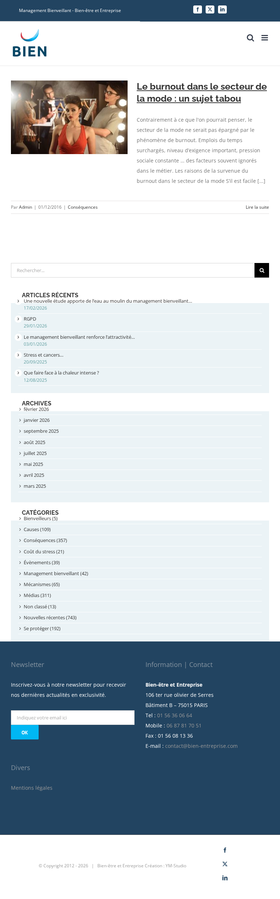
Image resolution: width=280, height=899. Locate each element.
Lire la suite (257, 207)
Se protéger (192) (42, 628)
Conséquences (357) (45, 540)
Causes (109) (37, 529)
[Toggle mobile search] (250, 38)
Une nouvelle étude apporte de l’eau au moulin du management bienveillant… (108, 301)
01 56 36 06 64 (174, 715)
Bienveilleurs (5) (41, 518)
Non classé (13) (40, 606)
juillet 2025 (35, 453)
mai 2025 (33, 464)
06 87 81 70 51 (184, 725)
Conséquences (83, 207)
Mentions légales (31, 787)
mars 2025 (35, 486)
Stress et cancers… (43, 355)
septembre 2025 (41, 431)
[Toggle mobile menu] (265, 38)
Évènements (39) (42, 562)
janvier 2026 (37, 420)
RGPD (30, 318)
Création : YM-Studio (165, 866)
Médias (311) (37, 595)
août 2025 (34, 442)
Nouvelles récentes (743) (50, 617)
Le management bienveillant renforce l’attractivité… (79, 337)
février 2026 (36, 409)
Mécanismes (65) (42, 584)
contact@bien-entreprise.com (201, 745)
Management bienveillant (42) (56, 573)
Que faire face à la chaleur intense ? (61, 372)
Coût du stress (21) (44, 551)
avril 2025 (34, 475)
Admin (25, 207)
